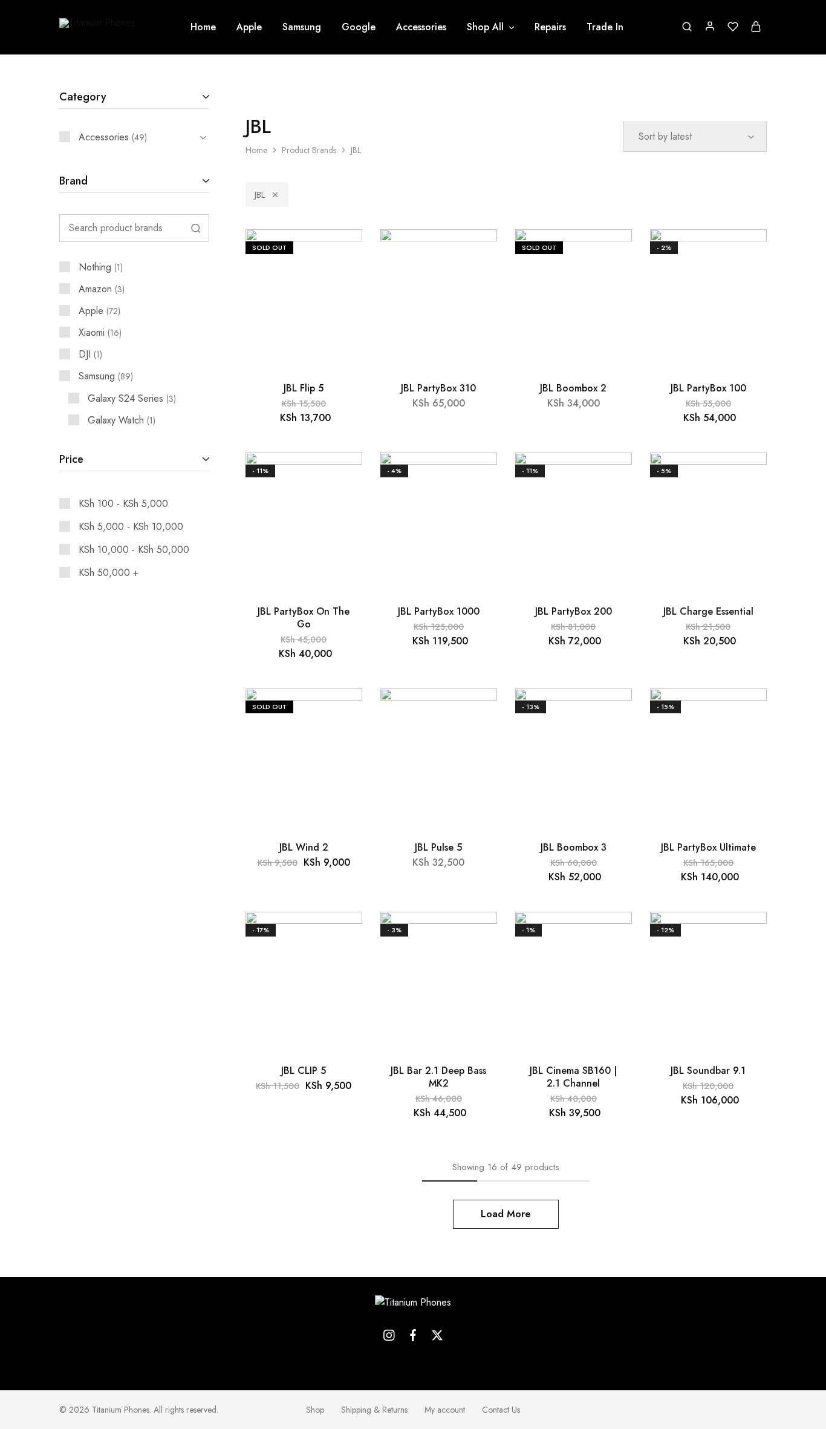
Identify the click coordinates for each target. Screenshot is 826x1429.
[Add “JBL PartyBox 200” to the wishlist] (611, 477)
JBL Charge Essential (708, 611)
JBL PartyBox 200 (573, 611)
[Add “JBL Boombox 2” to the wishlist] (611, 253)
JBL (260, 194)
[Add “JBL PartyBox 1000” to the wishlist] (477, 477)
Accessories (421, 27)
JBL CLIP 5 (303, 1070)
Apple (249, 27)
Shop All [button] (485, 27)
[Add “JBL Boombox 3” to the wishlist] (611, 713)
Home (203, 27)
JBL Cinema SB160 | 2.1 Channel (573, 1077)
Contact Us (501, 1410)
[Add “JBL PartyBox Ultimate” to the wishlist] (746, 713)
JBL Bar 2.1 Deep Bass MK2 (438, 1077)
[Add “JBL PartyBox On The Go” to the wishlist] (342, 477)
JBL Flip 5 (304, 388)
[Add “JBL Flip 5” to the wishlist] (342, 253)
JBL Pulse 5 (438, 847)
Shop (315, 1410)
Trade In (605, 27)
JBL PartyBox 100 (708, 388)
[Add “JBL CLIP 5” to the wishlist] (342, 936)
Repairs (550, 27)
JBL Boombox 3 (573, 847)
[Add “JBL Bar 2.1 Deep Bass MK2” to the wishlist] (477, 936)
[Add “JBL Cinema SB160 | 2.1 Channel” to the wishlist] (611, 936)
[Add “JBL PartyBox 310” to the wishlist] (477, 253)
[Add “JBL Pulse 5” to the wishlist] (477, 713)
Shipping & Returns (374, 1410)
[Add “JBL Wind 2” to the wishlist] (342, 713)
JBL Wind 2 (303, 847)
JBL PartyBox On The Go (304, 617)
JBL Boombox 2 (573, 388)
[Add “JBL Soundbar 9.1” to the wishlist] (746, 936)
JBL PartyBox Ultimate (708, 847)
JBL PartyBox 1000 (439, 611)
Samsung (301, 27)
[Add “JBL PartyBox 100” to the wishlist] (746, 253)
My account (444, 1410)
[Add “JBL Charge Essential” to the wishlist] (746, 477)
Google (359, 27)
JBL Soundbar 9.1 (708, 1070)
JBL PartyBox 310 (438, 388)
